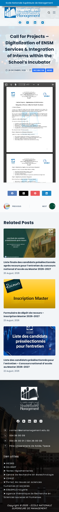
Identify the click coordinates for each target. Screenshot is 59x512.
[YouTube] (43, 22)
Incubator (38, 70)
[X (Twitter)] (27, 22)
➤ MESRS (9, 463)
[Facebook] (20, 22)
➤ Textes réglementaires (18, 470)
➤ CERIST (9, 478)
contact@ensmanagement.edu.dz (29, 430)
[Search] (49, 12)
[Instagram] (41, 421)
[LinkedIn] (35, 22)
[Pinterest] (35, 193)
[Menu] (54, 12)
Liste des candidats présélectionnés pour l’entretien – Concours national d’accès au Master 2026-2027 (29, 363)
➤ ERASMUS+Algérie (15, 489)
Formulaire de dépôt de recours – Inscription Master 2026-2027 (24, 314)
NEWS (49, 70)
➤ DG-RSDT (10, 467)
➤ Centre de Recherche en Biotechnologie (29, 474)
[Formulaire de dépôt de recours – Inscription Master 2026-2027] (30, 293)
